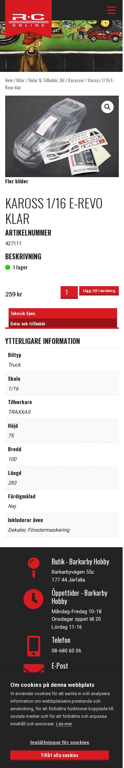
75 (10, 436)
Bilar (21, 80)
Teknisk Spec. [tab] (23, 313)
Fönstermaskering (48, 530)
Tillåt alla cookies (60, 754)
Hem (9, 80)
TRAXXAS (19, 412)
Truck (14, 365)
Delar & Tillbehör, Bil (46, 80)
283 (12, 483)
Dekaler (16, 530)
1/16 (13, 389)
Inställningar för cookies (60, 742)
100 (12, 459)
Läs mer (64, 723)
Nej (12, 506)
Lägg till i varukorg (99, 290)
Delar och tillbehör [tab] (27, 323)
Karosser (76, 80)
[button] (107, 107)
